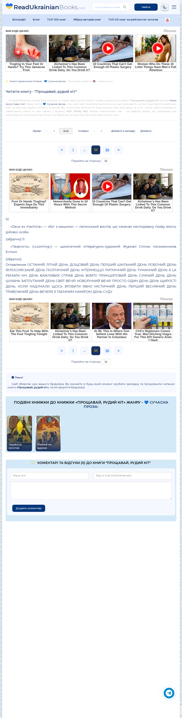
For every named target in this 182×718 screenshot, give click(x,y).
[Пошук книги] (124, 7)
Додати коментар (29, 508)
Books (49, 7)
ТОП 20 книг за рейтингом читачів (133, 19)
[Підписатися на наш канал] (167, 20)
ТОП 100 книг (56, 19)
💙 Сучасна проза (54, 104)
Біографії (19, 19)
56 (107, 150)
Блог (36, 19)
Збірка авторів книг (87, 19)
